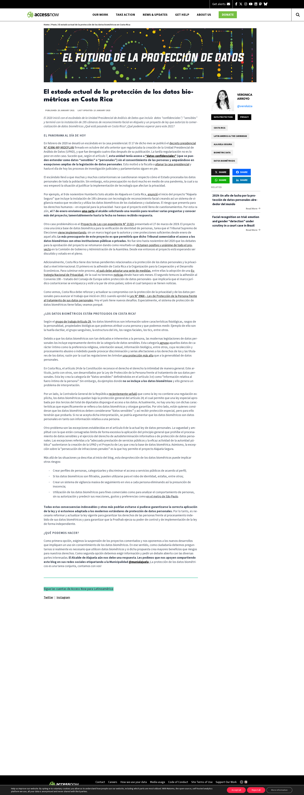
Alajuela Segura (223, 144)
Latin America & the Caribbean (230, 136)
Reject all (256, 790)
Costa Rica (219, 128)
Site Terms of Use (201, 782)
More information (279, 790)
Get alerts (219, 4)
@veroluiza (244, 106)
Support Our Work (226, 782)
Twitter (48, 597)
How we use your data (133, 782)
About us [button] (204, 15)
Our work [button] (100, 15)
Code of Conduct (178, 782)
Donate (228, 15)
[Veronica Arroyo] (222, 99)
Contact (100, 782)
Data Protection (223, 117)
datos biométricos (224, 160)
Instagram (63, 597)
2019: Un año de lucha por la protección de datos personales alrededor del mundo (234, 200)
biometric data (222, 152)
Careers (112, 782)
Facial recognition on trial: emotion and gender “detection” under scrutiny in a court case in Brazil (235, 221)
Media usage (157, 782)
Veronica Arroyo (244, 97)
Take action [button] (125, 15)
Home (47, 24)
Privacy (244, 117)
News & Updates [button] (155, 15)
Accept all (236, 790)
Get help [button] (182, 15)
